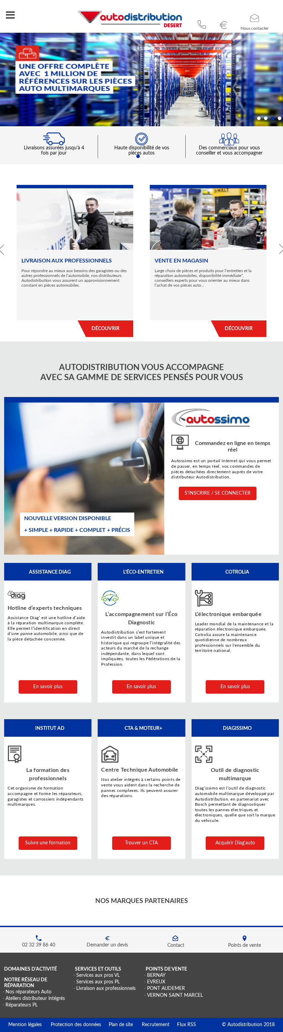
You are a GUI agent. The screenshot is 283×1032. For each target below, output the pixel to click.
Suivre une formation (47, 843)
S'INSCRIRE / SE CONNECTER (218, 493)
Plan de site (117, 1024)
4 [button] (279, 118)
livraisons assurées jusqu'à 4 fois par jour (54, 151)
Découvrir (105, 327)
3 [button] (272, 118)
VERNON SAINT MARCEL (175, 995)
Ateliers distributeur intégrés (35, 998)
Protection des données (71, 1024)
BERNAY (156, 975)
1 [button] (258, 118)
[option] (54, 145)
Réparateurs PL (22, 1005)
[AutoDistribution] (130, 19)
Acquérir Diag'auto (235, 843)
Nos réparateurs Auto (28, 992)
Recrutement (151, 1024)
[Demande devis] (223, 24)
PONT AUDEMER (166, 988)
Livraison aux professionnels (106, 988)
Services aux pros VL (98, 975)
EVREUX (156, 982)
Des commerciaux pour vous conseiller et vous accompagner (229, 151)
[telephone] (201, 23)
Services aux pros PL (98, 982)
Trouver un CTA (141, 843)
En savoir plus (47, 686)
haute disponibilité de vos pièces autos (141, 151)
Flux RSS (182, 1024)
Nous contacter (255, 28)
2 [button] (265, 118)
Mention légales (25, 1024)
